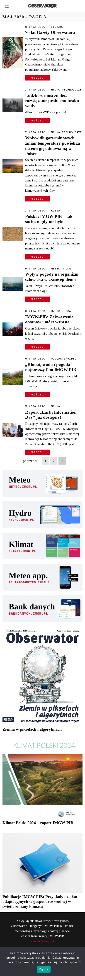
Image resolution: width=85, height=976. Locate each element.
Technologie (72, 89)
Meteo (55, 268)
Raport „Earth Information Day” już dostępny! (51, 415)
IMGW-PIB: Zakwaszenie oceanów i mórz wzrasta (49, 319)
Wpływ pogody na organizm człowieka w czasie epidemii (51, 277)
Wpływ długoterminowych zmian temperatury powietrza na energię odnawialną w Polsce (52, 146)
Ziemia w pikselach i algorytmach (32, 729)
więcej (38, 78)
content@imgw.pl (42, 941)
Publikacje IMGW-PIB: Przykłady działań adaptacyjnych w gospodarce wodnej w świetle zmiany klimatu (39, 901)
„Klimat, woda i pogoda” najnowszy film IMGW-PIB (50, 367)
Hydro (55, 89)
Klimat (56, 210)
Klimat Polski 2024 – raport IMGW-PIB (37, 822)
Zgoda (43, 969)
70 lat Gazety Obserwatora (50, 32)
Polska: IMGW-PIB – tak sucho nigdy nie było (49, 219)
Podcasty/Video (63, 358)
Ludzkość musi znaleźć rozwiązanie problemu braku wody (52, 100)
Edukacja (58, 27)
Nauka (55, 132)
